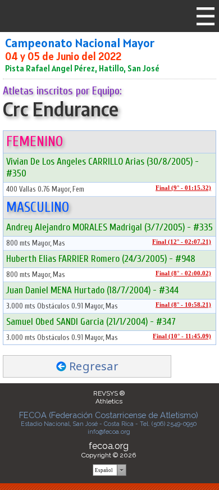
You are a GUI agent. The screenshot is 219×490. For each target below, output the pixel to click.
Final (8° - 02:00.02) (183, 273)
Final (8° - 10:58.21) (183, 305)
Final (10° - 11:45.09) (182, 336)
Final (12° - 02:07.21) (181, 242)
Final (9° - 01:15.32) (183, 188)
